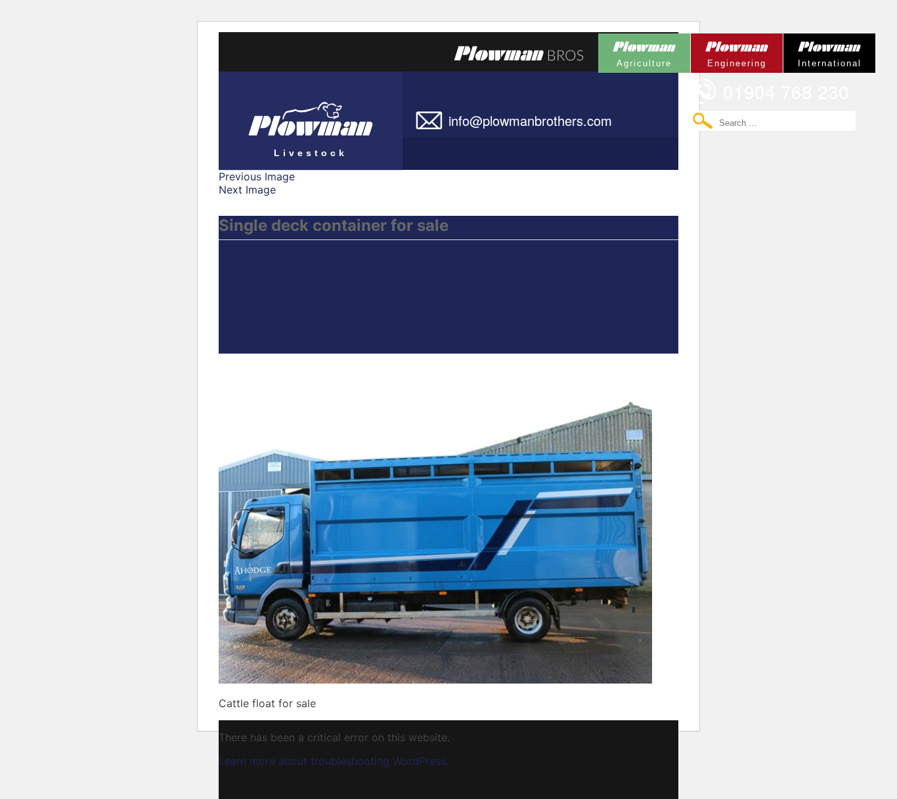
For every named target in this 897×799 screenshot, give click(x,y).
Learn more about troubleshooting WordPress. (333, 761)
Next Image (247, 189)
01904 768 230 (786, 91)
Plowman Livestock (283, 115)
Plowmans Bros (518, 53)
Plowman (635, 50)
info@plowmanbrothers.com (530, 120)
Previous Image (257, 176)
